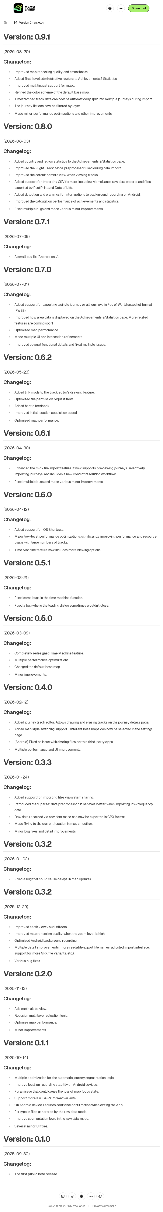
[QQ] (81, 1196)
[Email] (63, 1196)
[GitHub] (72, 1196)
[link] (29, 22)
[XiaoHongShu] (91, 1196)
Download (139, 8)
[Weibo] (100, 1196)
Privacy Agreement (104, 1206)
